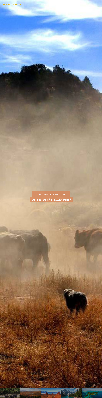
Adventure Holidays (68, 4)
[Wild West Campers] (12, 4)
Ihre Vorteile (58, 4)
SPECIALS (50, 4)
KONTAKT (77, 4)
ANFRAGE (44, 4)
